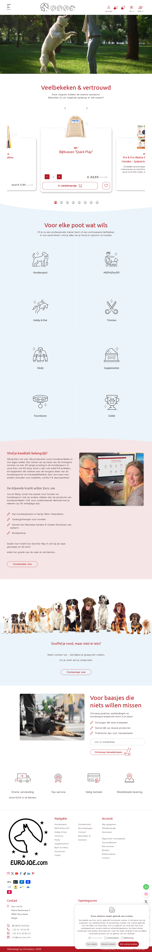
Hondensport (60, 824)
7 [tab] (90, 202)
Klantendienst (108, 854)
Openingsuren (87, 900)
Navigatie (60, 818)
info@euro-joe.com (21, 937)
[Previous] (65, 108)
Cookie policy (108, 949)
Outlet (57, 855)
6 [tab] (84, 202)
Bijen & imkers (61, 847)
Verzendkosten (109, 842)
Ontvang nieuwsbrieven (108, 752)
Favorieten (107, 832)
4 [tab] (73, 202)
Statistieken (113, 938)
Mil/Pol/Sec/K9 (61, 828)
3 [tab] (67, 202)
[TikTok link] (25, 874)
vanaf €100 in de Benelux (23, 797)
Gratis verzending (22, 792)
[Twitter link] (12, 874)
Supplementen (61, 843)
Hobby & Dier (60, 832)
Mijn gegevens (109, 824)
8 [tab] (96, 202)
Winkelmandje (109, 828)
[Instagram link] (146, 894)
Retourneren (108, 846)
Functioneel (96, 938)
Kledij (57, 839)
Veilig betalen (93, 792)
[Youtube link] (16, 874)
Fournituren (59, 851)
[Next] (87, 108)
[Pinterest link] (33, 874)
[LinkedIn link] (28, 874)
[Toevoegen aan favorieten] (106, 186)
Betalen (105, 850)
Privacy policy (125, 949)
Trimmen (58, 836)
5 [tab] (78, 202)
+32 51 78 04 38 (20, 929)
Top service (58, 792)
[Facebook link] (20, 874)
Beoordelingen (85, 828)
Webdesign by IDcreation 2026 (24, 949)
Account (107, 818)
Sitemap (140, 949)
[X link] (146, 901)
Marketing (128, 938)
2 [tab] (61, 202)
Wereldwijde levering (129, 792)
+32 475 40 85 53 (21, 933)
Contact (82, 832)
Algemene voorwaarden (113, 838)
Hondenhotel (84, 824)
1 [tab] (55, 202)
